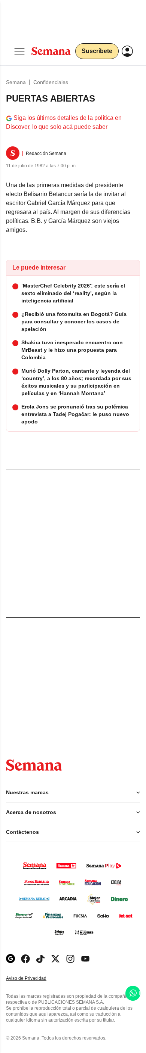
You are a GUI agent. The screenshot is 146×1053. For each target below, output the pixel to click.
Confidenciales (50, 82)
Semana (16, 82)
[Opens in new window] (25, 958)
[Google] (10, 958)
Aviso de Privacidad (34, 978)
